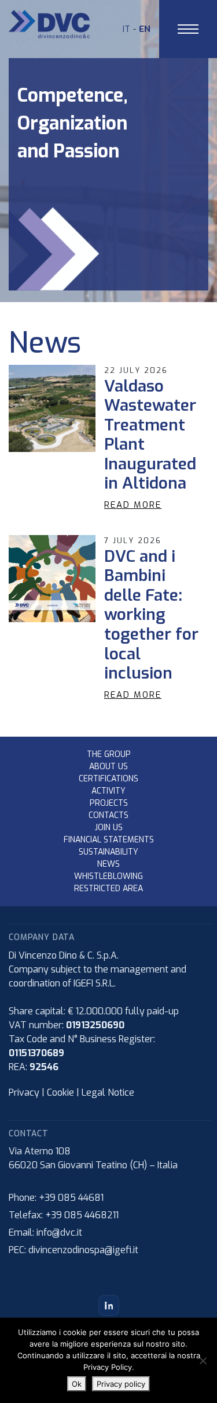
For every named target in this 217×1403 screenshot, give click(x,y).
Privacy (24, 1092)
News (108, 864)
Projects (109, 803)
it (126, 29)
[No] (202, 1360)
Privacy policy (121, 1383)
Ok (77, 1383)
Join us (109, 827)
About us (108, 766)
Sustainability (108, 851)
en (144, 29)
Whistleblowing (108, 876)
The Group (109, 754)
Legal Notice (108, 1092)
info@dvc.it (59, 1232)
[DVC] (49, 23)
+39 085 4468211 (82, 1215)
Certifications (108, 778)
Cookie (60, 1092)
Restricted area (108, 888)
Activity (108, 790)
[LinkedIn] (108, 1305)
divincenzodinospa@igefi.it (83, 1250)
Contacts (108, 815)
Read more (132, 505)
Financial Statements (109, 839)
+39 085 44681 (71, 1198)
